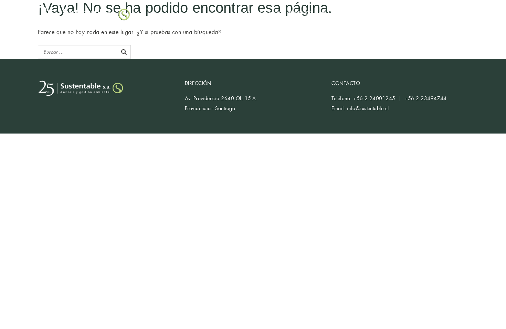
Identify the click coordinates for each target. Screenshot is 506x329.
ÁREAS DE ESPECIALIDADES (348, 13)
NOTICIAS (420, 13)
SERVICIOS (299, 13)
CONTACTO (452, 13)
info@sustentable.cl (368, 108)
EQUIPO (393, 13)
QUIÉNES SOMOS (261, 13)
